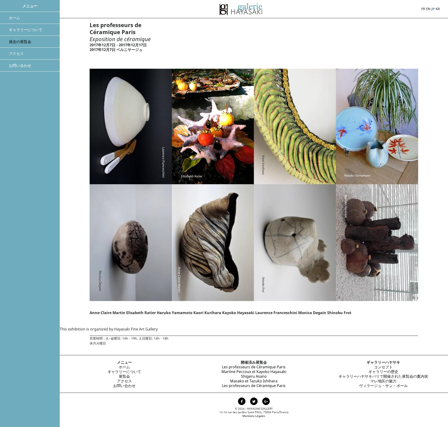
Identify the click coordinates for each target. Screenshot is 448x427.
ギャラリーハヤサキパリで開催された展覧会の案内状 (383, 376)
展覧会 (124, 376)
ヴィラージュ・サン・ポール (383, 385)
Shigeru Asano (254, 376)
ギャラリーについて (25, 29)
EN (428, 9)
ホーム (14, 17)
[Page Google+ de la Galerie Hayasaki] (266, 402)
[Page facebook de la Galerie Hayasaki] (242, 402)
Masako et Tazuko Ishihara (253, 381)
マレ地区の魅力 (383, 381)
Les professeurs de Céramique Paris (254, 367)
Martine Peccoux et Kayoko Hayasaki (253, 371)
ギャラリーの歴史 (383, 371)
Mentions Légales (253, 416)
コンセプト (383, 367)
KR (438, 9)
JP (433, 9)
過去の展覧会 (20, 41)
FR (423, 9)
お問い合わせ (20, 65)
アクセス (16, 53)
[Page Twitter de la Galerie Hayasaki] (254, 402)
